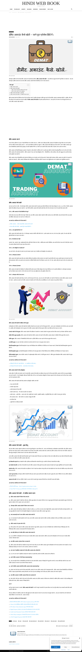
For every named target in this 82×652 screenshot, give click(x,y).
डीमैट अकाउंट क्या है (14, 86)
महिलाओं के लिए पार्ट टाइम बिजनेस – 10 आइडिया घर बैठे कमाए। (23, 363)
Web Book (35, 9)
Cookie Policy (63, 649)
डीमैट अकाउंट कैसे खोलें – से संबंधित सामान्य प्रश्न (20, 94)
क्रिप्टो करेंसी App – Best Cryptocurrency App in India (23, 486)
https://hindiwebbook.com (21, 633)
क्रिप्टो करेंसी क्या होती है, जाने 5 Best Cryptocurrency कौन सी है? (24, 601)
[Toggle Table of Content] (27, 85)
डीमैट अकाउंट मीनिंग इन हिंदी (61, 621)
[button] (79, 638)
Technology (17, 9)
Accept (55, 647)
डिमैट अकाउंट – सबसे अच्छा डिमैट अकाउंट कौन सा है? (21, 224)
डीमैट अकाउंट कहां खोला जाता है (33, 621)
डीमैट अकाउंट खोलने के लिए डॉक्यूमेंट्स (18, 91)
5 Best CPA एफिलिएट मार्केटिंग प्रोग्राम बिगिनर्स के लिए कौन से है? (24, 604)
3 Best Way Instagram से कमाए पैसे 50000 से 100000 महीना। (24, 614)
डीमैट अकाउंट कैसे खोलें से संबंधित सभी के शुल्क (19, 89)
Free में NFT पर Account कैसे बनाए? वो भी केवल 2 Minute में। (24, 488)
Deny (65, 647)
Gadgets (23, 9)
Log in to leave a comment (14, 643)
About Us (48, 650)
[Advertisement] (41, 22)
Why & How (50, 9)
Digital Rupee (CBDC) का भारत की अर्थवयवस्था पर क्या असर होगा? (25, 609)
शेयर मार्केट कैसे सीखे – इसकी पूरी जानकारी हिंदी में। (20, 226)
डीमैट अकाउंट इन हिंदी (25, 621)
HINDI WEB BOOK (12, 37)
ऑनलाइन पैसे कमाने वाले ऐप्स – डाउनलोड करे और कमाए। (22, 366)
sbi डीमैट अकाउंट (14, 621)
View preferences (75, 647)
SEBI (23, 146)
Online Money (42, 9)
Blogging (29, 9)
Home (69, 649)
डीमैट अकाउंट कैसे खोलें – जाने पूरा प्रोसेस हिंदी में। (31, 34)
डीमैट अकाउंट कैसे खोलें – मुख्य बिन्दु (17, 92)
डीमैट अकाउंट (19, 621)
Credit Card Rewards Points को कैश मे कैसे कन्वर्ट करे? (23, 612)
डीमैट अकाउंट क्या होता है (54, 621)
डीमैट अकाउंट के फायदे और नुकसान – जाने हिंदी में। (64, 626)
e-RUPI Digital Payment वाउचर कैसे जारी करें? (21, 617)
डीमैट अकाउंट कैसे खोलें (15, 88)
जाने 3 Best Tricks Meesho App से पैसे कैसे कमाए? (21, 606)
